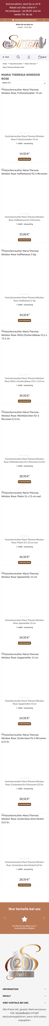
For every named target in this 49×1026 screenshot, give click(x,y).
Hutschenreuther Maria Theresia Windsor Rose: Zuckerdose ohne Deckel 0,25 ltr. (24, 863)
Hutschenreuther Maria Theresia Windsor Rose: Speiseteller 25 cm (24, 621)
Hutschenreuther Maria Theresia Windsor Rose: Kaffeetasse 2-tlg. (24, 299)
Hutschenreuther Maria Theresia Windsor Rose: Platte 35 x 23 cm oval (24, 541)
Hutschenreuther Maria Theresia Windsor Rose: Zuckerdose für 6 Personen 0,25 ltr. (24, 783)
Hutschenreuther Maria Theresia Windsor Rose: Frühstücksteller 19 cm (24, 137)
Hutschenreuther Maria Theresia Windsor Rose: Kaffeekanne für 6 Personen (24, 218)
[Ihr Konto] (28, 57)
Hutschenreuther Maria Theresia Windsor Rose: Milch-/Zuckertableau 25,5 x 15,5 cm (24, 379)
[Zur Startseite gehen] (24, 41)
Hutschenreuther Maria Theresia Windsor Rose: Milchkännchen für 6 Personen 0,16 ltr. (24, 460)
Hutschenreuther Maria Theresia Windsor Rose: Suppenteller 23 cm (24, 702)
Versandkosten (22, 1013)
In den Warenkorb (24, 159)
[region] (24, 9)
